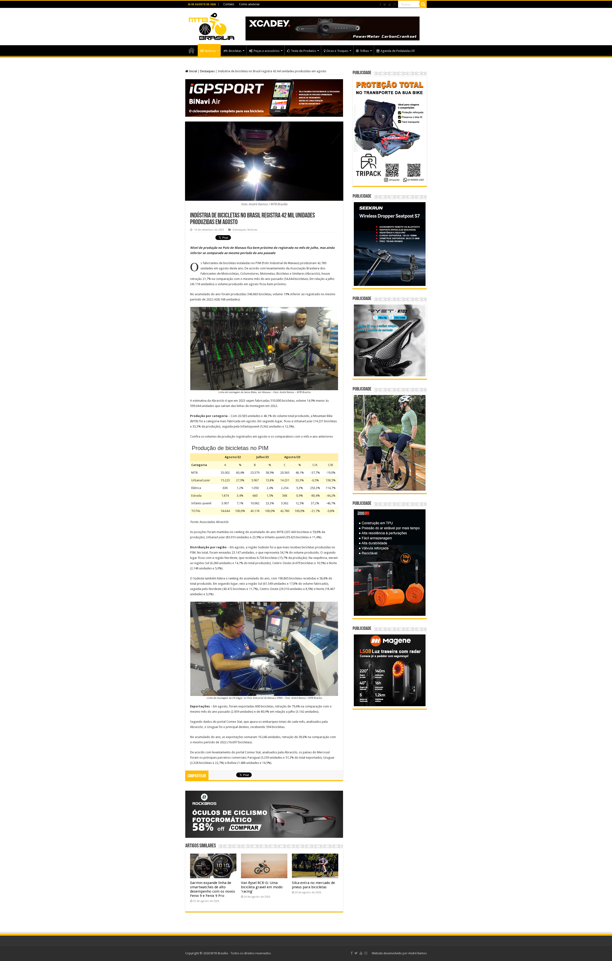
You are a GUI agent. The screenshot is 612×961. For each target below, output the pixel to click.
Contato (228, 4)
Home (191, 50)
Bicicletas (235, 51)
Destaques (207, 71)
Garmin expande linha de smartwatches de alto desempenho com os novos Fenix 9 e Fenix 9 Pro (212, 889)
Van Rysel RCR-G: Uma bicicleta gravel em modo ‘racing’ (262, 887)
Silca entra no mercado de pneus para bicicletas (313, 885)
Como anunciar (249, 4)
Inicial (192, 71)
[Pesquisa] (423, 4)
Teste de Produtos (303, 51)
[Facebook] (380, 4)
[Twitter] (385, 4)
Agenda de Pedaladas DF (398, 51)
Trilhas (364, 51)
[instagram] (394, 4)
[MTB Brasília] (211, 25)
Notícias (210, 51)
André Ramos (417, 953)
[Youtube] (390, 4)
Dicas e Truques (337, 51)
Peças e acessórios (266, 51)
